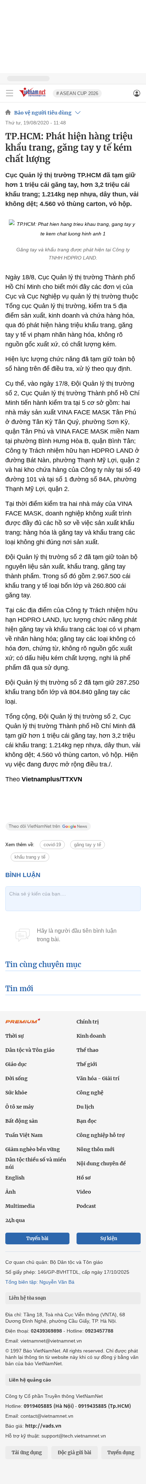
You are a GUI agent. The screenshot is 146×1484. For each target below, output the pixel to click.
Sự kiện (108, 1238)
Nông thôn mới (95, 1149)
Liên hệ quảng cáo (30, 1380)
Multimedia (20, 1206)
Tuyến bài (37, 1238)
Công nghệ (90, 1092)
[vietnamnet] (33, 97)
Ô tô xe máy (19, 1107)
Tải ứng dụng (27, 1453)
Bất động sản (21, 1121)
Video (84, 1192)
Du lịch (85, 1107)
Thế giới (87, 1064)
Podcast (86, 1206)
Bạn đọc (86, 1121)
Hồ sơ (84, 1178)
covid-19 (52, 844)
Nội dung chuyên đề (101, 1163)
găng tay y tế (87, 844)
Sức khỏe (16, 1092)
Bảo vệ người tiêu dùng (43, 112)
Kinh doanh (91, 1036)
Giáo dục (16, 1064)
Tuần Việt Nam (24, 1135)
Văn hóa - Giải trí (98, 1078)
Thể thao (88, 1050)
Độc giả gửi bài (74, 1453)
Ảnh (10, 1192)
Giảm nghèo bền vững (32, 1149)
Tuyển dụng (120, 1453)
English (14, 1178)
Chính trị (88, 1022)
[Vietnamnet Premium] (23, 1024)
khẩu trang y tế (30, 857)
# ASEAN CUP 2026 (77, 93)
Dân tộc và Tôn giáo (30, 1050)
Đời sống (16, 1078)
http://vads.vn (43, 1425)
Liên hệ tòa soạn (27, 1298)
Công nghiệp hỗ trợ (101, 1135)
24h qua (15, 1220)
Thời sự (14, 1036)
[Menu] (9, 93)
